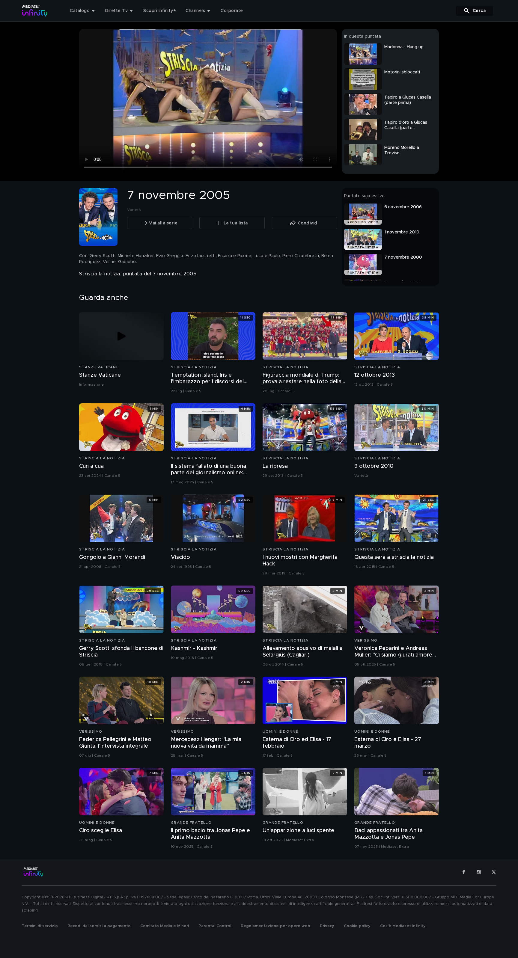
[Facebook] (463, 872)
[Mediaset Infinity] (35, 10)
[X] (493, 872)
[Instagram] (478, 872)
